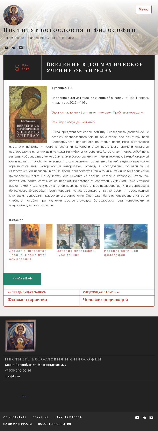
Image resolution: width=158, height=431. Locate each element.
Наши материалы (17, 423)
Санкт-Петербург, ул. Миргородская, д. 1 (35, 364)
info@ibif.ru (12, 376)
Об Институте (14, 417)
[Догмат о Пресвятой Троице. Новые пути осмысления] (30, 236)
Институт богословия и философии (69, 30)
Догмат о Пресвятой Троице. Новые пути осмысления (28, 255)
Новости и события (54, 423)
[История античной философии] (126, 236)
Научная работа (68, 417)
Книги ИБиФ (22, 278)
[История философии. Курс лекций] (78, 236)
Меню (144, 9)
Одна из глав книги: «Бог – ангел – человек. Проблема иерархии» (97, 112)
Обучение (40, 417)
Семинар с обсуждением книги (73, 122)
